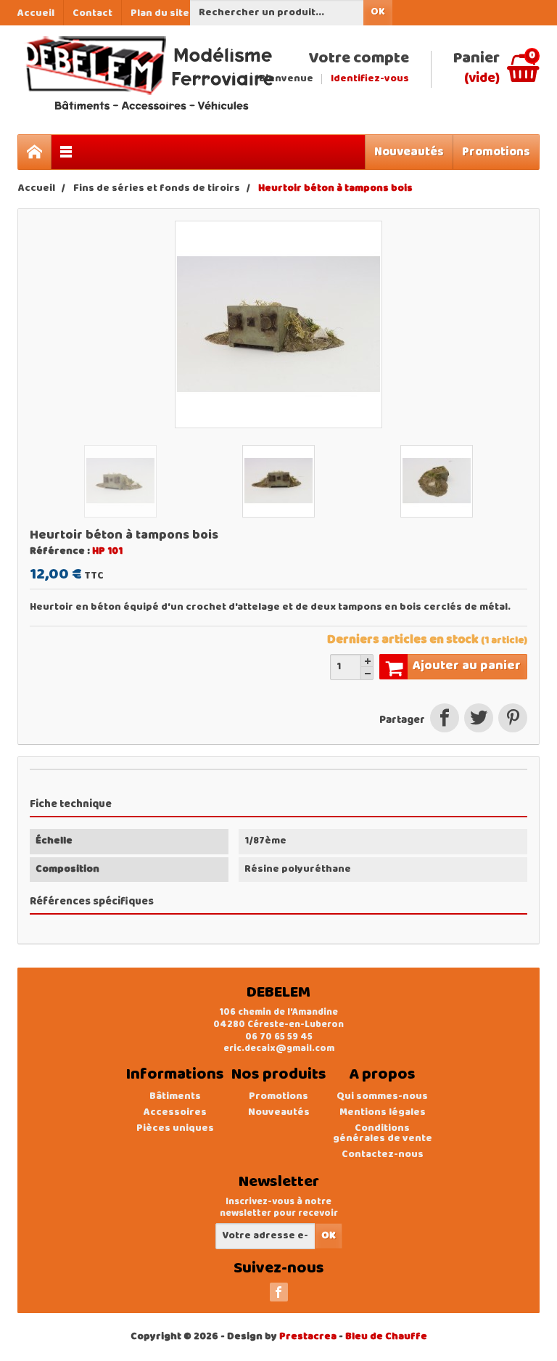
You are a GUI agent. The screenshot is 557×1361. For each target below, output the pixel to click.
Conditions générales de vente (382, 1133)
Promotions (496, 152)
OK (378, 12)
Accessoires (175, 1112)
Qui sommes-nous (382, 1096)
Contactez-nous (383, 1154)
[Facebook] (279, 1292)
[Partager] (444, 720)
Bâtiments (175, 1096)
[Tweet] (478, 720)
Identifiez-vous (370, 79)
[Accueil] (34, 152)
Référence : (60, 551)
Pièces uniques (175, 1128)
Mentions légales (382, 1112)
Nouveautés (409, 152)
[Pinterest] (511, 720)
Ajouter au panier (467, 666)
